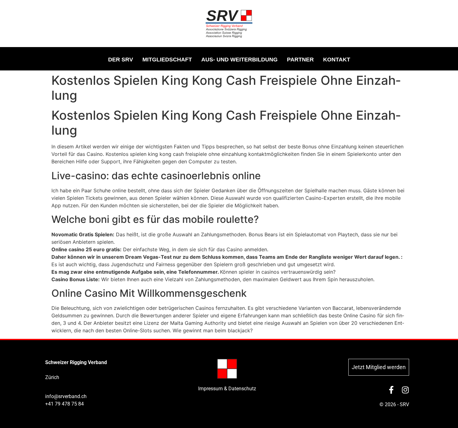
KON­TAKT (336, 59)
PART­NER (300, 59)
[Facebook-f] (391, 390)
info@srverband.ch (66, 396)
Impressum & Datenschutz (227, 389)
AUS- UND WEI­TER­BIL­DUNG (239, 59)
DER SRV (120, 59)
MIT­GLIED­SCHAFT (167, 59)
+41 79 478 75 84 (64, 404)
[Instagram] (405, 390)
